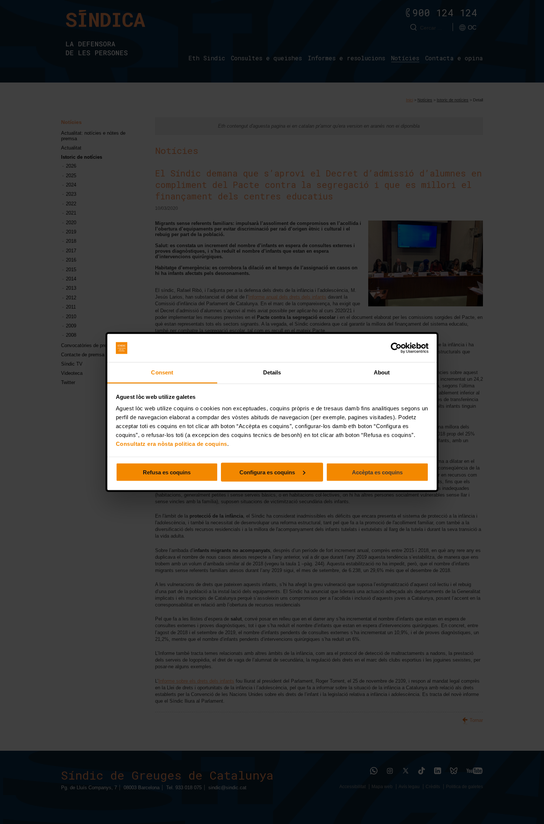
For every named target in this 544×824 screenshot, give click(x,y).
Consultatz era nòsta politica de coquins (171, 444)
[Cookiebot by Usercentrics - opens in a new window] (396, 348)
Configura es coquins (267, 472)
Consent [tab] (162, 372)
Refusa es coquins (167, 472)
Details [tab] (272, 372)
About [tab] (382, 372)
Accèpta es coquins (377, 472)
